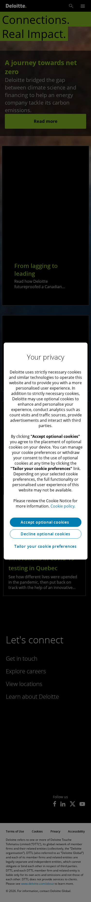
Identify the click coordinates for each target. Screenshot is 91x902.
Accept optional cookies (45, 522)
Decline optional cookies (45, 534)
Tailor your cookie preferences (45, 546)
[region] (45, 451)
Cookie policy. (62, 506)
